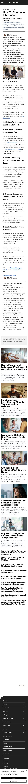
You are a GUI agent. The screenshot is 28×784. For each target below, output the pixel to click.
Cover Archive (7, 666)
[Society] (23, 641)
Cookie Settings (13, 781)
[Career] (23, 616)
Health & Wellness (8, 630)
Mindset (5, 623)
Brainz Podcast (7, 662)
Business (5, 613)
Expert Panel (7, 652)
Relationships (7, 634)
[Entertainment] (23, 645)
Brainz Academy (7, 659)
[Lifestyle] (23, 627)
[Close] (26, 771)
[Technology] (23, 637)
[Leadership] (23, 620)
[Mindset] (23, 623)
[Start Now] (14, 371)
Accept (13, 778)
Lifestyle (5, 627)
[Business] (23, 613)
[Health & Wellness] (23, 630)
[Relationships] (23, 634)
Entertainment (7, 644)
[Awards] (23, 655)
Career (5, 616)
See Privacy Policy (13, 774)
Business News (7, 648)
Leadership (6, 620)
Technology (6, 637)
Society (5, 641)
